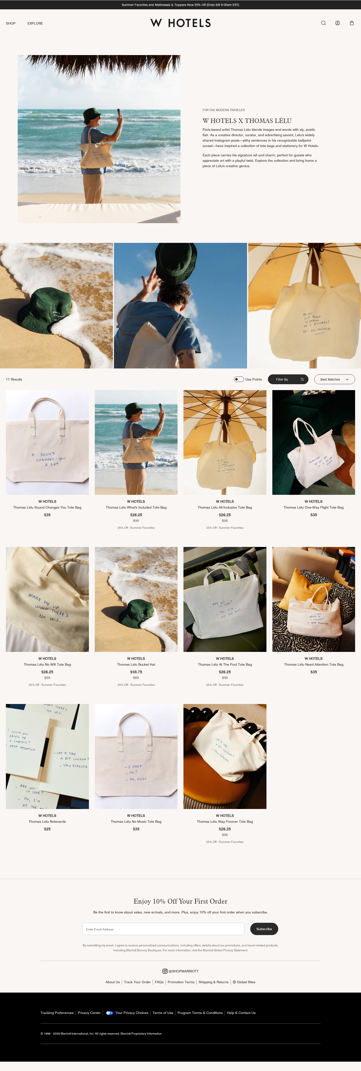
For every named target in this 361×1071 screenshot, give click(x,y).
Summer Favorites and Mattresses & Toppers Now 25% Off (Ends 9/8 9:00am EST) (180, 5)
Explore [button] (35, 23)
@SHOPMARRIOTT (183, 971)
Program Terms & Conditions (200, 1013)
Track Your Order (137, 982)
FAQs (159, 982)
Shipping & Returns (214, 982)
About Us (113, 982)
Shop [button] (11, 23)
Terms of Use (163, 1013)
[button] (351, 23)
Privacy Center (89, 1013)
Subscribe (264, 929)
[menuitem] (17, 23)
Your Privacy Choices (131, 1013)
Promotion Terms (181, 982)
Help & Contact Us (241, 1013)
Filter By (282, 379)
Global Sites (245, 982)
